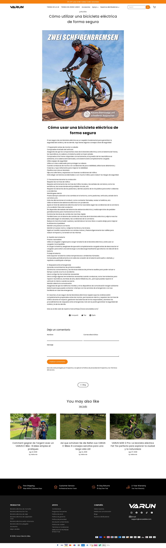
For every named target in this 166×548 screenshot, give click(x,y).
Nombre (50, 335)
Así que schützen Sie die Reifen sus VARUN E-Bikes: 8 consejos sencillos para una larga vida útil (83, 446)
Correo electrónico (90, 335)
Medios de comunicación (102, 511)
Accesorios (86, 7)
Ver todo (83, 406)
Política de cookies (58, 524)
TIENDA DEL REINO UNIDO (70, 7)
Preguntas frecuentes (59, 511)
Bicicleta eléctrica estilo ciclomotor (22, 521)
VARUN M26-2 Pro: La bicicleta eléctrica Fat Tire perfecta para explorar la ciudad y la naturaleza (133, 446)
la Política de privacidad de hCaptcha (94, 368)
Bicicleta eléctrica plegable (19, 524)
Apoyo (94, 7)
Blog (84, 385)
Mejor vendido (15, 529)
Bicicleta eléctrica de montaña (20, 509)
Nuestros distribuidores (109, 7)
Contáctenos (56, 509)
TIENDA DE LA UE (53, 7)
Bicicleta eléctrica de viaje (19, 514)
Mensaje (50, 345)
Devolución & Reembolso (60, 522)
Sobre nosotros (99, 509)
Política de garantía (58, 517)
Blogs (96, 514)
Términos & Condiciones (60, 527)
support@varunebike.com (141, 519)
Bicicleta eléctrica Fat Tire (19, 511)
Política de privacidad (59, 519)
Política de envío (57, 514)
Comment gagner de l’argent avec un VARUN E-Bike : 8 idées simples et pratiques (33, 446)
